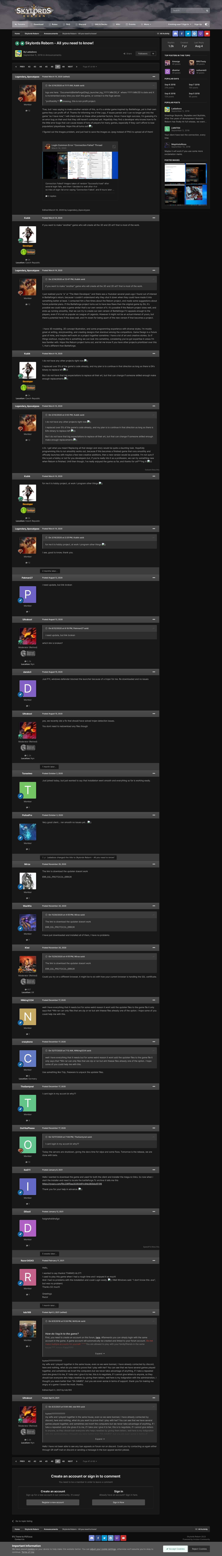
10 (28, 1162)
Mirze (27, 864)
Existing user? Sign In (179, 24)
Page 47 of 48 (89, 66)
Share (128, 53)
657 (29, 989)
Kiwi (27, 947)
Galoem (148, 470)
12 (28, 110)
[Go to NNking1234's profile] (27, 1016)
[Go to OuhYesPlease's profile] (27, 1145)
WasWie (27, 906)
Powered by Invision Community (196, 1539)
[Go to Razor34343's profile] (27, 1277)
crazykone (27, 1041)
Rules (54, 24)
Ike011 (27, 1170)
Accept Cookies (176, 1549)
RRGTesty (201, 61)
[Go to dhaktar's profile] (167, 71)
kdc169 (27, 1312)
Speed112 (147, 1247)
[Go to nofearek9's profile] (191, 71)
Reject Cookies (199, 1549)
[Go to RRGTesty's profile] (191, 62)
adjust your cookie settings (103, 1549)
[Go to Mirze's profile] (27, 881)
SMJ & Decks (100, 24)
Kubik (76, 85)
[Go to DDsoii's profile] (27, 1228)
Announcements (53, 55)
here (98, 1337)
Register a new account (53, 1502)
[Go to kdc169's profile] (27, 1329)
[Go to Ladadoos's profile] (18, 53)
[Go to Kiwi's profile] (27, 964)
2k (28, 259)
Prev (22, 66)
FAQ (68, 24)
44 (40, 66)
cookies (31, 1549)
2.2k (28, 661)
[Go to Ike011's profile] (27, 1186)
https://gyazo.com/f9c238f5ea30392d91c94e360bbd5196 (72, 1183)
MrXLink (76, 1321)
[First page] (16, 67)
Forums (21, 24)
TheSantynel (27, 1086)
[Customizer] (206, 24)
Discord (82, 24)
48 (63, 66)
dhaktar (176, 70)
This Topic (196, 10)
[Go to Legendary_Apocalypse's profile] (27, 93)
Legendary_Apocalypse (27, 76)
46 (52, 66)
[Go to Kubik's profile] (27, 234)
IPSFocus (28, 1536)
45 (46, 66)
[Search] (207, 10)
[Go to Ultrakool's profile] (27, 636)
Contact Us (19, 1539)
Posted (52, 76)
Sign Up (198, 24)
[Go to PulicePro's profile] (27, 832)
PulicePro (27, 815)
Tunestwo (27, 773)
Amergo (176, 61)
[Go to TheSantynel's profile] (27, 1103)
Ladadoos (31, 52)
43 (35, 66)
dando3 (27, 672)
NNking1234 (27, 1000)
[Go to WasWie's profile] (27, 922)
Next (70, 66)
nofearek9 (201, 70)
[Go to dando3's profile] (27, 688)
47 (58, 66)
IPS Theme (16, 1536)
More (147, 24)
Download (38, 24)
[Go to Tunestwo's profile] (27, 790)
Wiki (117, 24)
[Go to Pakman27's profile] (27, 594)
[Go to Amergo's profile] (167, 62)
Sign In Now (118, 1502)
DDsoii (27, 1211)
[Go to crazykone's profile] (27, 1058)
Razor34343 (27, 1260)
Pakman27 (27, 577)
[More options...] (154, 76)
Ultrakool (27, 619)
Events (131, 24)
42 (29, 66)
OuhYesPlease (27, 1128)
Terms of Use (28, 1552)
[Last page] (77, 67)
